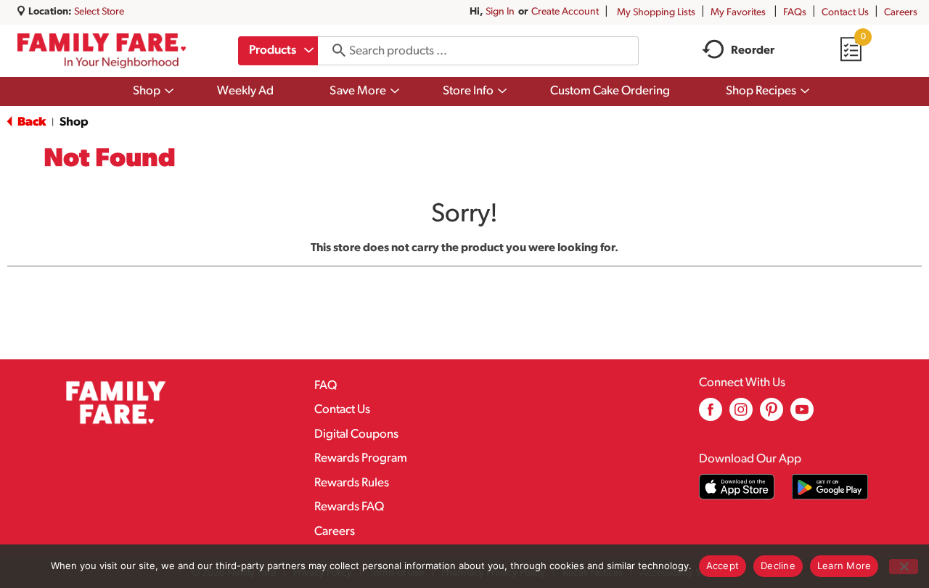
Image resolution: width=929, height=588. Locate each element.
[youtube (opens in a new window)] (802, 415)
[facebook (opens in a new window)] (710, 415)
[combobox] (278, 50)
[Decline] (903, 566)
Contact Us (845, 12)
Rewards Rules (351, 483)
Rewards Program (360, 458)
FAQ (325, 386)
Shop (74, 122)
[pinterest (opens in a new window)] (771, 415)
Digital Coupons (356, 434)
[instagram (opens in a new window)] (741, 415)
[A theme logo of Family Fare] (101, 50)
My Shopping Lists (656, 12)
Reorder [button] (752, 51)
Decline (778, 565)
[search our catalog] (334, 50)
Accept (723, 565)
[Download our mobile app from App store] (737, 487)
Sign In (500, 12)
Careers (900, 12)
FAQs (794, 12)
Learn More (844, 565)
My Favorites (738, 12)
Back (30, 122)
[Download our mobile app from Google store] (830, 487)
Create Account (565, 12)
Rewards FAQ (349, 507)
